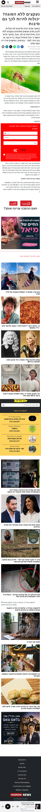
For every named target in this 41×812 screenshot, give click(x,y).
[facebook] (22, 46)
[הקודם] (3, 806)
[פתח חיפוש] (8, 2)
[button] (5, 133)
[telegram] (18, 46)
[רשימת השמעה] (17, 806)
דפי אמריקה (22, 779)
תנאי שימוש (22, 767)
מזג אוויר (27, 6)
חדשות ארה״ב (22, 771)
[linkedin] (6, 46)
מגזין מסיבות (22, 775)
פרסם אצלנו (22, 760)
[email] (3, 46)
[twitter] (10, 46)
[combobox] (20, 405)
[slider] (27, 810)
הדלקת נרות (36, 6)
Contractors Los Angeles (22, 786)
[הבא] (13, 806)
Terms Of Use (28, 158)
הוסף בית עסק (20, 410)
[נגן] (7, 806)
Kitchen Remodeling (22, 782)
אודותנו (22, 763)
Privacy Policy (22, 158)
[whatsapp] (14, 46)
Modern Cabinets (22, 790)
